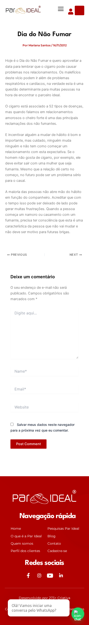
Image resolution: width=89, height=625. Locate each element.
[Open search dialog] (79, 10)
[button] (61, 9)
